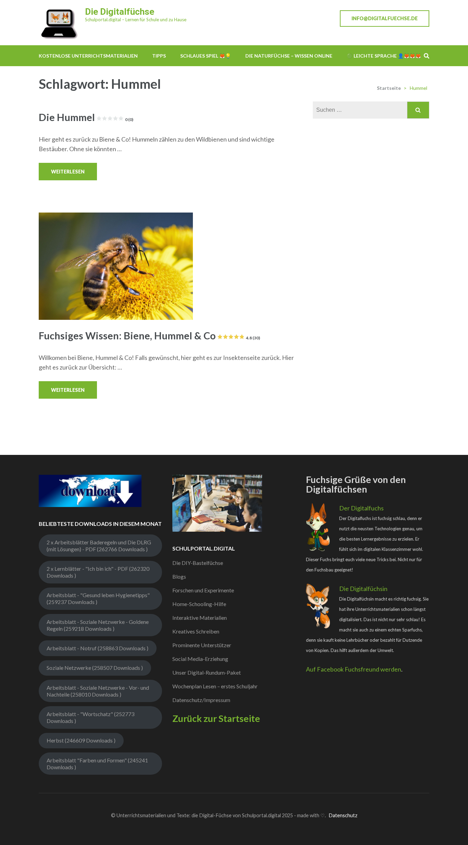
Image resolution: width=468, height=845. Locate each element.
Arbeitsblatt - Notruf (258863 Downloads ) (97, 648)
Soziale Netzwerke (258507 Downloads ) (95, 667)
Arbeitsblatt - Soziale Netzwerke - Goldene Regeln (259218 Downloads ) (98, 625)
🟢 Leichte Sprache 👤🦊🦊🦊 (384, 56)
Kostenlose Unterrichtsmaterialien (88, 56)
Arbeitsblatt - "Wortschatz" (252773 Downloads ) (90, 717)
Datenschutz (343, 815)
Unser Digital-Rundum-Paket (206, 672)
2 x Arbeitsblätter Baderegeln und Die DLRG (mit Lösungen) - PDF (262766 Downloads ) (99, 545)
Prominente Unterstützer (201, 645)
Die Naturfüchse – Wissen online (288, 56)
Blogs (179, 576)
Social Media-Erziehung (200, 658)
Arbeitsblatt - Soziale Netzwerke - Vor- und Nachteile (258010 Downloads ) (98, 691)
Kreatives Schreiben (195, 631)
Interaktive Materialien (199, 617)
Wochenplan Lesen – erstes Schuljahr (215, 686)
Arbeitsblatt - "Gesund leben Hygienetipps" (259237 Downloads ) (98, 598)
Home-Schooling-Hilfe (199, 604)
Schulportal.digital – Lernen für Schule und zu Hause (135, 19)
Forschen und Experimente (203, 590)
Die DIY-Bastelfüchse (197, 562)
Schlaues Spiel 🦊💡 (205, 56)
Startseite (389, 88)
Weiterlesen (68, 171)
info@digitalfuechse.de (385, 18)
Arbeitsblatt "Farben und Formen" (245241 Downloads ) (97, 763)
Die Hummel (86, 117)
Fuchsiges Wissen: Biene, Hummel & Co (149, 335)
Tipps (159, 56)
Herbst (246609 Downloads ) (81, 740)
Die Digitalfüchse (119, 12)
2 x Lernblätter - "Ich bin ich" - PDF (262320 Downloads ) (98, 572)
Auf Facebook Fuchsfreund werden (353, 669)
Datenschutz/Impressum (201, 700)
